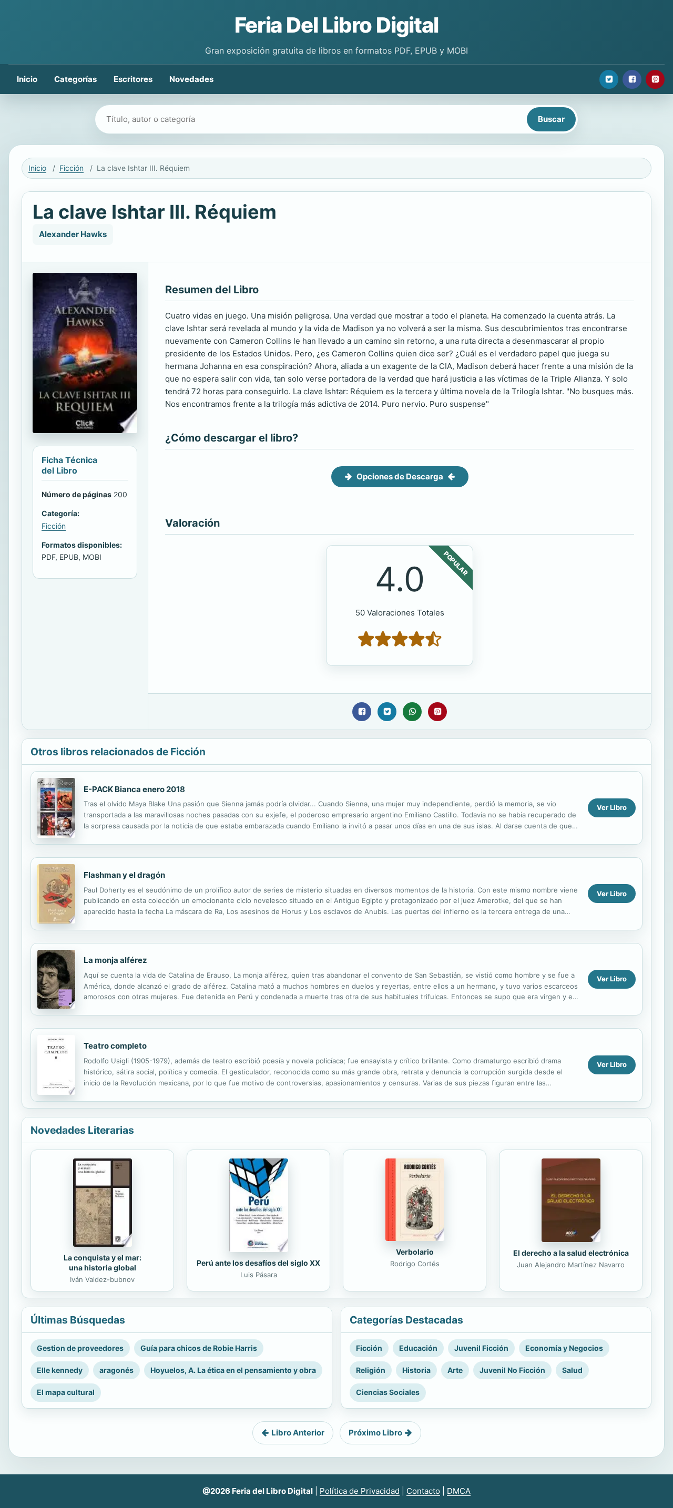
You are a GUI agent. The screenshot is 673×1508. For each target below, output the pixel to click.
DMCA (459, 1491)
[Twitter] (608, 79)
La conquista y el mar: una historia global (102, 1262)
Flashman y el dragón (124, 875)
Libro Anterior (297, 1433)
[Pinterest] (655, 79)
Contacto (423, 1491)
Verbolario (415, 1251)
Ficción (71, 167)
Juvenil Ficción (481, 1347)
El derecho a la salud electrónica (571, 1252)
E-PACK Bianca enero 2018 (134, 789)
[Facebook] (632, 79)
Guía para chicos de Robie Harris (198, 1347)
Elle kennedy (60, 1370)
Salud (572, 1370)
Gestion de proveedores (80, 1347)
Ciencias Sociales (388, 1392)
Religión (370, 1370)
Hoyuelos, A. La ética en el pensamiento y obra (233, 1370)
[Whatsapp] (412, 711)
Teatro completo (115, 1046)
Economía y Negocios (564, 1347)
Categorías (75, 79)
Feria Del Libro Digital (336, 25)
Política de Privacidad (360, 1491)
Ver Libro (612, 807)
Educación (418, 1347)
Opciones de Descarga (399, 476)
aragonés (116, 1370)
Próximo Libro (375, 1433)
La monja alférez (115, 960)
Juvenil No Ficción (512, 1370)
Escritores (133, 79)
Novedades (191, 79)
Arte (455, 1370)
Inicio (27, 79)
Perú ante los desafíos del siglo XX (258, 1262)
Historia (416, 1370)
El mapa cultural (66, 1392)
